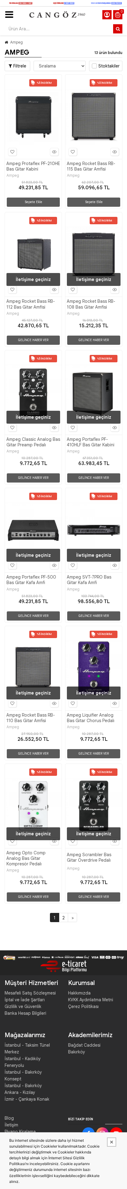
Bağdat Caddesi (84, 1045)
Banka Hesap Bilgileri (25, 1013)
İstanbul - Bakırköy (23, 1085)
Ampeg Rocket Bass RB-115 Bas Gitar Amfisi (91, 166)
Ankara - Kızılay (20, 1092)
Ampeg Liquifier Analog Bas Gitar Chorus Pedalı (90, 717)
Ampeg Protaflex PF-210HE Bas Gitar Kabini (33, 166)
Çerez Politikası (83, 1006)
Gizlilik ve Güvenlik (23, 1006)
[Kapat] (111, 1142)
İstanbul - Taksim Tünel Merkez (27, 1048)
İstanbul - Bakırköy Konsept (23, 1075)
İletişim (11, 1125)
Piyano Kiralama (20, 1131)
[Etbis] (63, 966)
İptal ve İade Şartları (25, 999)
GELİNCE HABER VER (33, 340)
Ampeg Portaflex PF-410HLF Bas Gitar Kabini (90, 442)
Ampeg (16, 42)
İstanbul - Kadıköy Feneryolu (23, 1062)
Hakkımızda (79, 993)
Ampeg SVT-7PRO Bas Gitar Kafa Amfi (89, 579)
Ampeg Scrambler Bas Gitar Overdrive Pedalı (89, 857)
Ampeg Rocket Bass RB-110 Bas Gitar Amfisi (30, 717)
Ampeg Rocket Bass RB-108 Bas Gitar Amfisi (91, 304)
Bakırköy (76, 1052)
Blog (9, 1118)
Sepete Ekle (33, 202)
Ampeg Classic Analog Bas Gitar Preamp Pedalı (33, 442)
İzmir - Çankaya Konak (27, 1099)
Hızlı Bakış (54, 152)
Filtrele (19, 66)
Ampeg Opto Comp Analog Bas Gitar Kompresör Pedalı (26, 858)
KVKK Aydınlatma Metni (90, 999)
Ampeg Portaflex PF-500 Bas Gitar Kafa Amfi (31, 579)
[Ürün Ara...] (117, 28)
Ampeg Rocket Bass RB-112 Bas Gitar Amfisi (30, 304)
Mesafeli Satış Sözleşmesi (30, 993)
